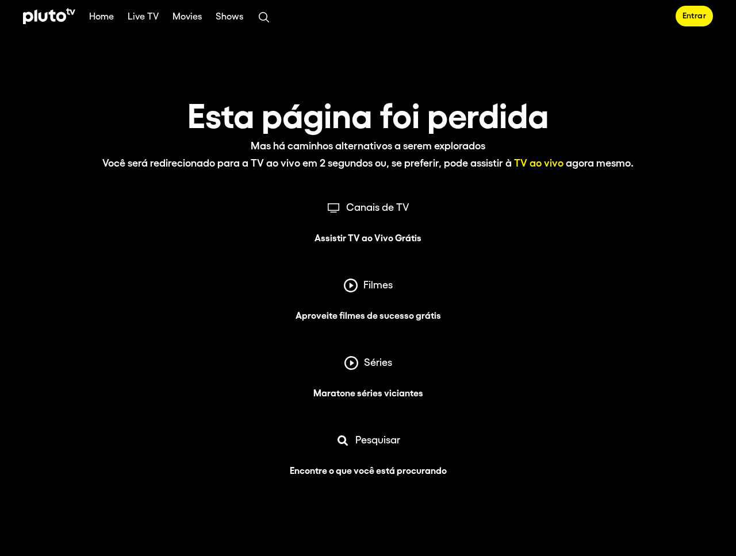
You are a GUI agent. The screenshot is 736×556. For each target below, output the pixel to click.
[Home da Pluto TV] (49, 16)
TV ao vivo (539, 163)
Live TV (143, 17)
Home (101, 17)
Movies (187, 17)
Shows (229, 17)
